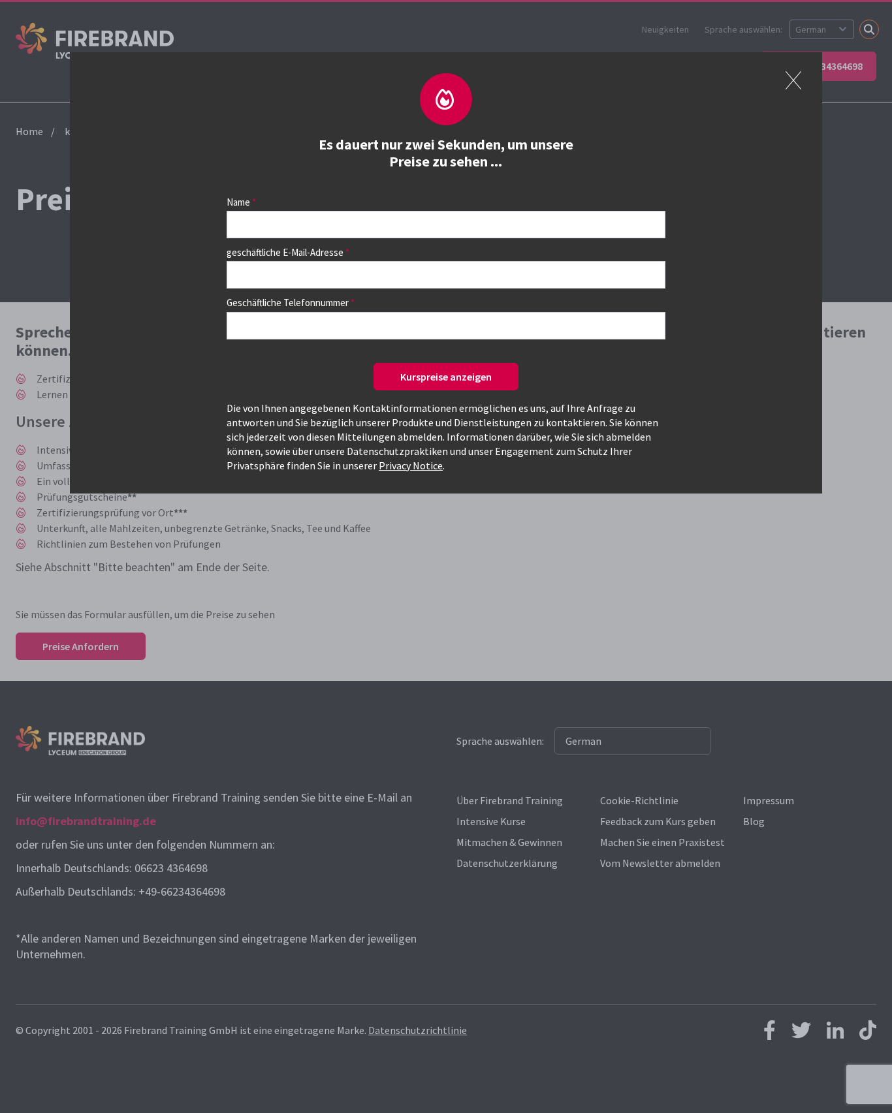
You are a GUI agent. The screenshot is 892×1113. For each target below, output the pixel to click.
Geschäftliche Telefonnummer (288, 302)
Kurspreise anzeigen (446, 376)
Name (238, 202)
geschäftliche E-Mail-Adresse (285, 252)
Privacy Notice (411, 465)
